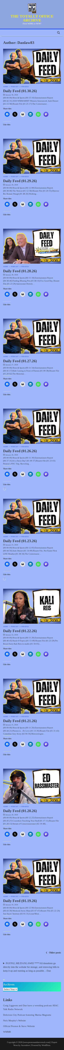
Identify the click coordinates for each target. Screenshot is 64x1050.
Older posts (55, 952)
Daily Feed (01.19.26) (20, 901)
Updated (25, 86)
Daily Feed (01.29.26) (20, 181)
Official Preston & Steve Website (19, 1026)
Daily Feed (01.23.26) (20, 541)
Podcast (15, 86)
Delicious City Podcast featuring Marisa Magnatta (27, 1015)
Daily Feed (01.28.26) (20, 271)
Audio (5, 86)
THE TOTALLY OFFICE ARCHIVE (32, 18)
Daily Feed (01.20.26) (20, 811)
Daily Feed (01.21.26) (20, 721)
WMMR (7, 1032)
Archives (8, 984)
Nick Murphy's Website (14, 1020)
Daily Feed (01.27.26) (20, 361)
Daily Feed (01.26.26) (20, 451)
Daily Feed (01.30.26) (20, 91)
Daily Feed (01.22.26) (20, 631)
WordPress (46, 1045)
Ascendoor (25, 1045)
